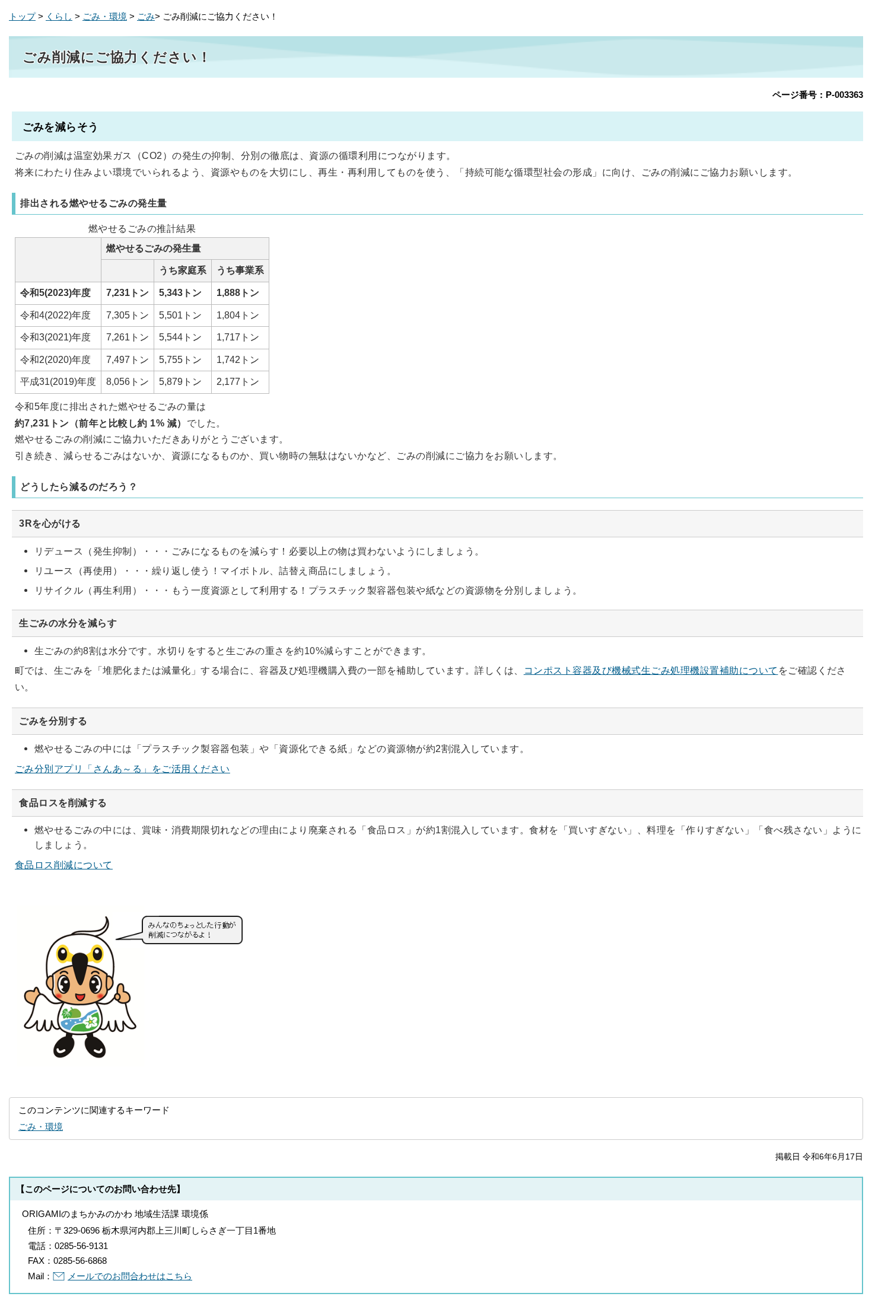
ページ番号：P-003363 (817, 95)
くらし (59, 16)
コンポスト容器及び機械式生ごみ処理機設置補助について (651, 670)
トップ (22, 16)
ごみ (146, 16)
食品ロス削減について (64, 864)
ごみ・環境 (104, 16)
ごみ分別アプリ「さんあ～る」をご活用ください (122, 768)
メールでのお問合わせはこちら (130, 1276)
